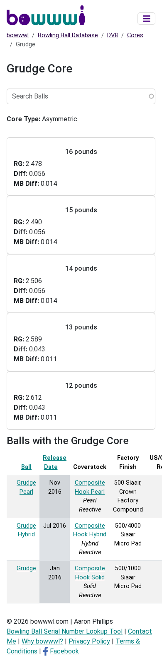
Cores (135, 35)
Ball (26, 467)
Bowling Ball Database (68, 35)
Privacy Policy (89, 641)
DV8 (112, 35)
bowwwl (18, 35)
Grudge (26, 568)
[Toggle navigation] (146, 18)
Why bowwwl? (42, 641)
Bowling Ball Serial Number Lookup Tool (65, 631)
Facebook (64, 651)
